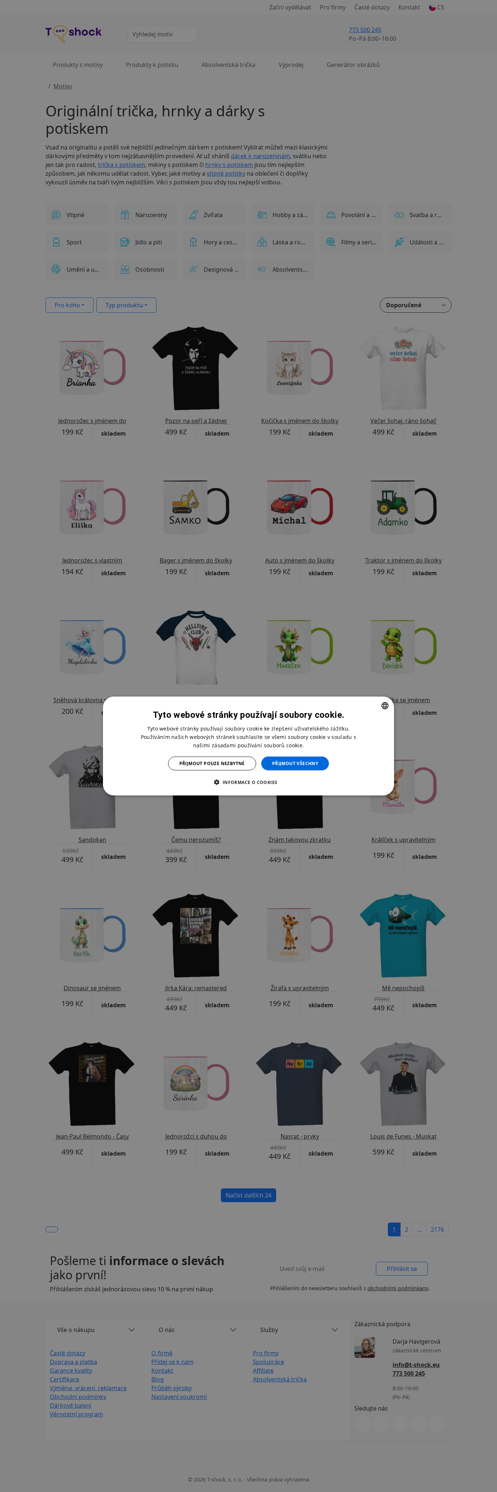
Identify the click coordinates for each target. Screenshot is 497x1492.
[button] (248, 782)
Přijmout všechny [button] (295, 763)
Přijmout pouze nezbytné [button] (212, 763)
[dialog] (248, 746)
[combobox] (385, 705)
